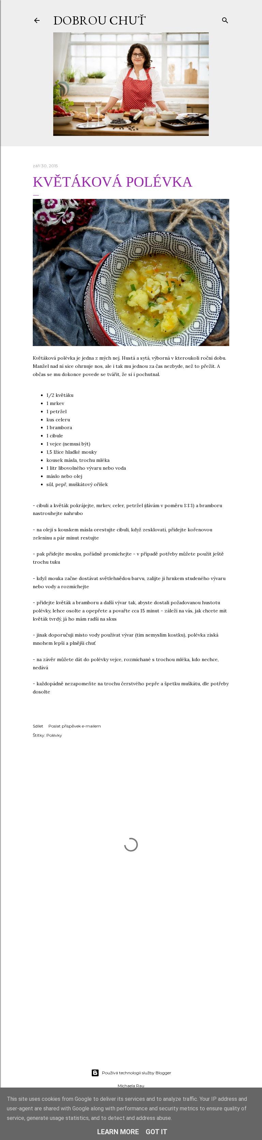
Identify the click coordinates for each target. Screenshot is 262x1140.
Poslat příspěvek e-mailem (74, 726)
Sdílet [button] (38, 726)
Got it (157, 1132)
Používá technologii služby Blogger (136, 1072)
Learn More (118, 1132)
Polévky (54, 735)
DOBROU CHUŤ (99, 20)
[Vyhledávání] (225, 19)
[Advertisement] (131, 1004)
